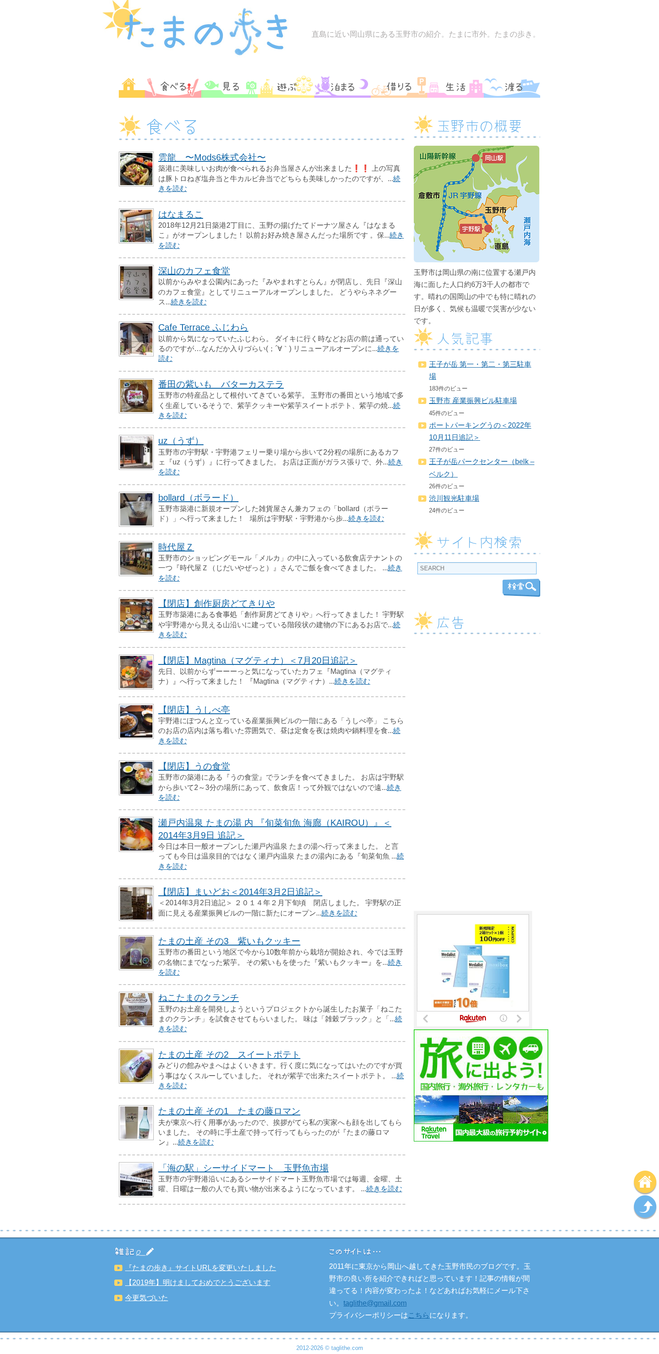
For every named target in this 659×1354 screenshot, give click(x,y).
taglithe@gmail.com (375, 1303)
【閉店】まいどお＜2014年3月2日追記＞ (240, 892)
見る (229, 86)
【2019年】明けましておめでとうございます (197, 1282)
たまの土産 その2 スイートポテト (229, 1054)
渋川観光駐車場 (454, 498)
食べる (173, 86)
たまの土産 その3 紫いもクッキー (229, 941)
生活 (455, 86)
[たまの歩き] (200, 56)
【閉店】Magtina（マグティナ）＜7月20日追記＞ (257, 660)
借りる (399, 86)
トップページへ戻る (645, 1183)
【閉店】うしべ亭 (194, 710)
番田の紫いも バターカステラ (221, 384)
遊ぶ (286, 86)
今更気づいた (146, 1298)
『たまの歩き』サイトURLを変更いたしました (200, 1268)
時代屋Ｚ (176, 547)
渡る (512, 86)
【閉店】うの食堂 (194, 766)
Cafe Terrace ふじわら (203, 327)
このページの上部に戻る (645, 1207)
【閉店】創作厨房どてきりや (216, 603)
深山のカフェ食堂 (194, 271)
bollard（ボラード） (198, 498)
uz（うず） (181, 441)
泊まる (342, 86)
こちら (418, 1315)
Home (132, 86)
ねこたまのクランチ (198, 997)
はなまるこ (180, 214)
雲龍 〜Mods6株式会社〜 (212, 157)
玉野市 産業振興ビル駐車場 (473, 400)
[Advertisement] (477, 776)
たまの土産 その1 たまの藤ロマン (229, 1111)
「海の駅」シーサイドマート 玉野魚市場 (243, 1168)
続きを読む (189, 302)
